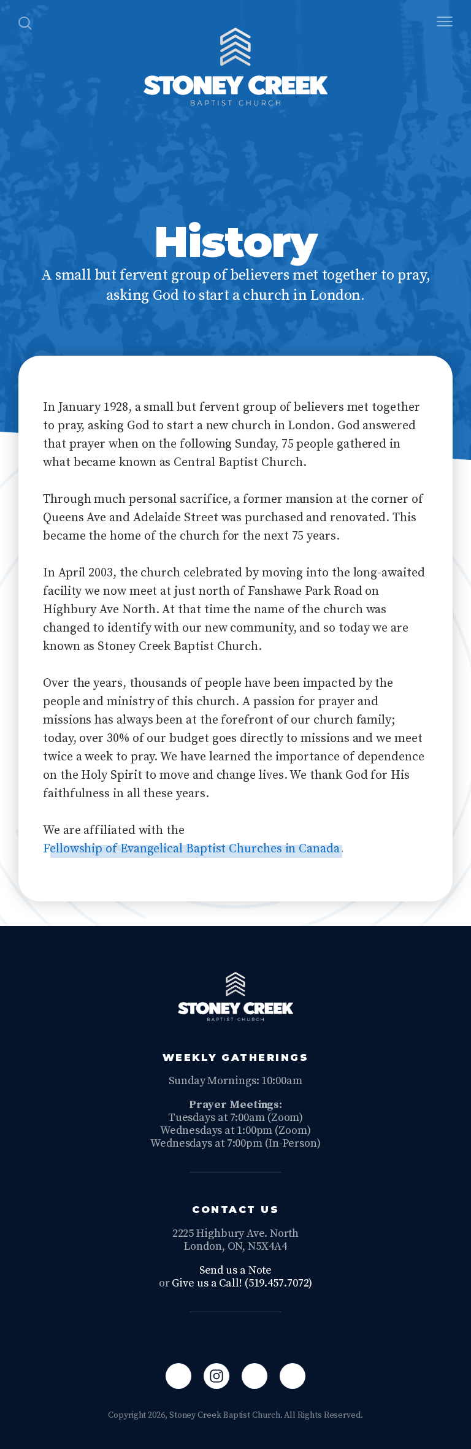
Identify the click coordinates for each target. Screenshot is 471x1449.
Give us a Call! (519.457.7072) (242, 1283)
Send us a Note (235, 1270)
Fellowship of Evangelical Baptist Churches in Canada (191, 849)
